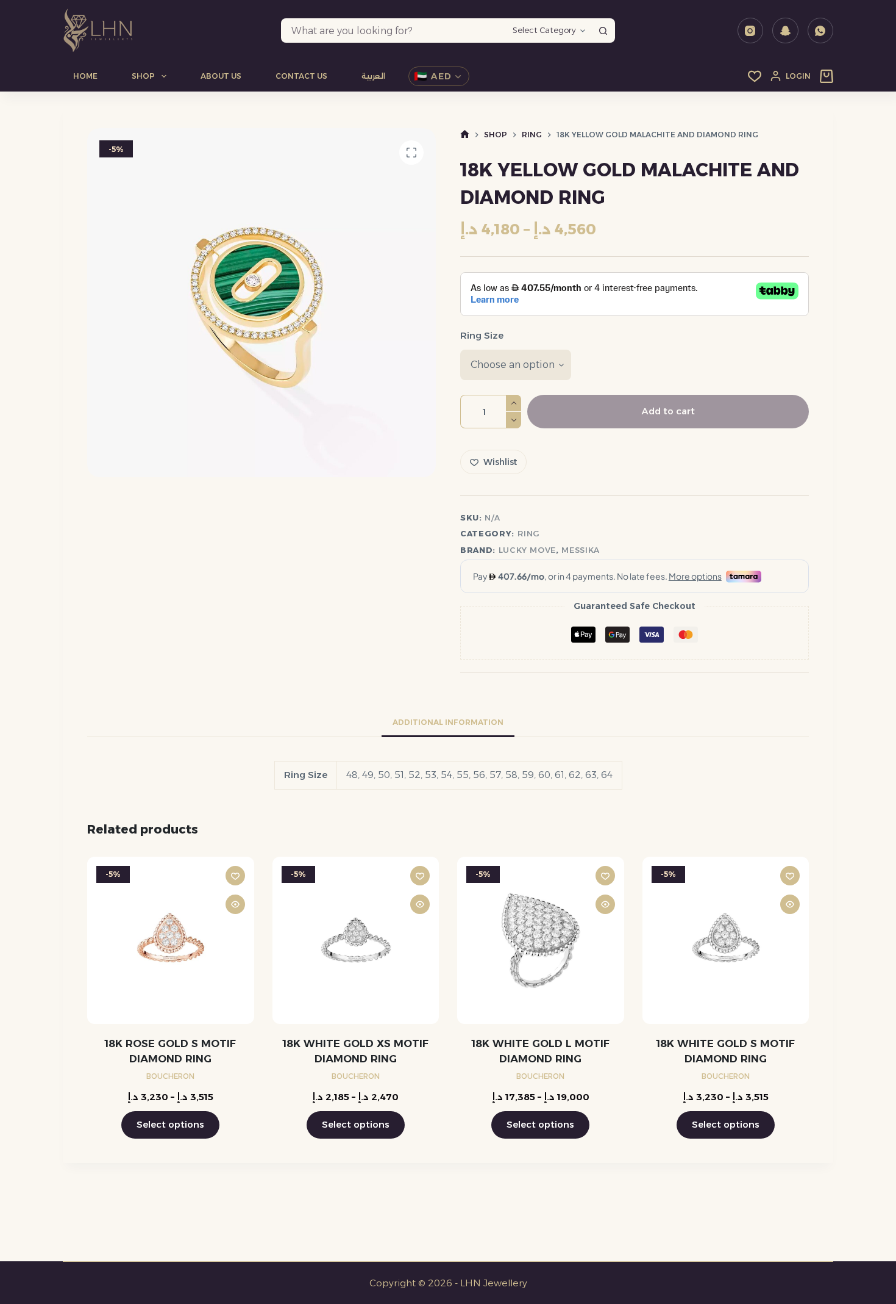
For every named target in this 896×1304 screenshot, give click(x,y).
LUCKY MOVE (527, 550)
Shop (143, 76)
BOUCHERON (170, 1076)
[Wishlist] (754, 76)
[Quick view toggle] (234, 904)
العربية (373, 76)
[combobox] (394, 30)
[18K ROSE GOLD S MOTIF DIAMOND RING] (170, 940)
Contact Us (301, 76)
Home (85, 76)
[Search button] (603, 30)
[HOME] (464, 134)
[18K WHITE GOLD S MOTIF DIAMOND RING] (725, 940)
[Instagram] (751, 31)
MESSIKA (580, 550)
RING (529, 533)
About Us (221, 76)
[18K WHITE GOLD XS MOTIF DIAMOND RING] (355, 940)
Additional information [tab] (448, 722)
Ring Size (481, 335)
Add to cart (668, 411)
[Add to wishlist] (234, 875)
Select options (170, 1124)
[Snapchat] (785, 31)
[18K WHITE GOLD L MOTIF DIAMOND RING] (540, 940)
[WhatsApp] (821, 31)
